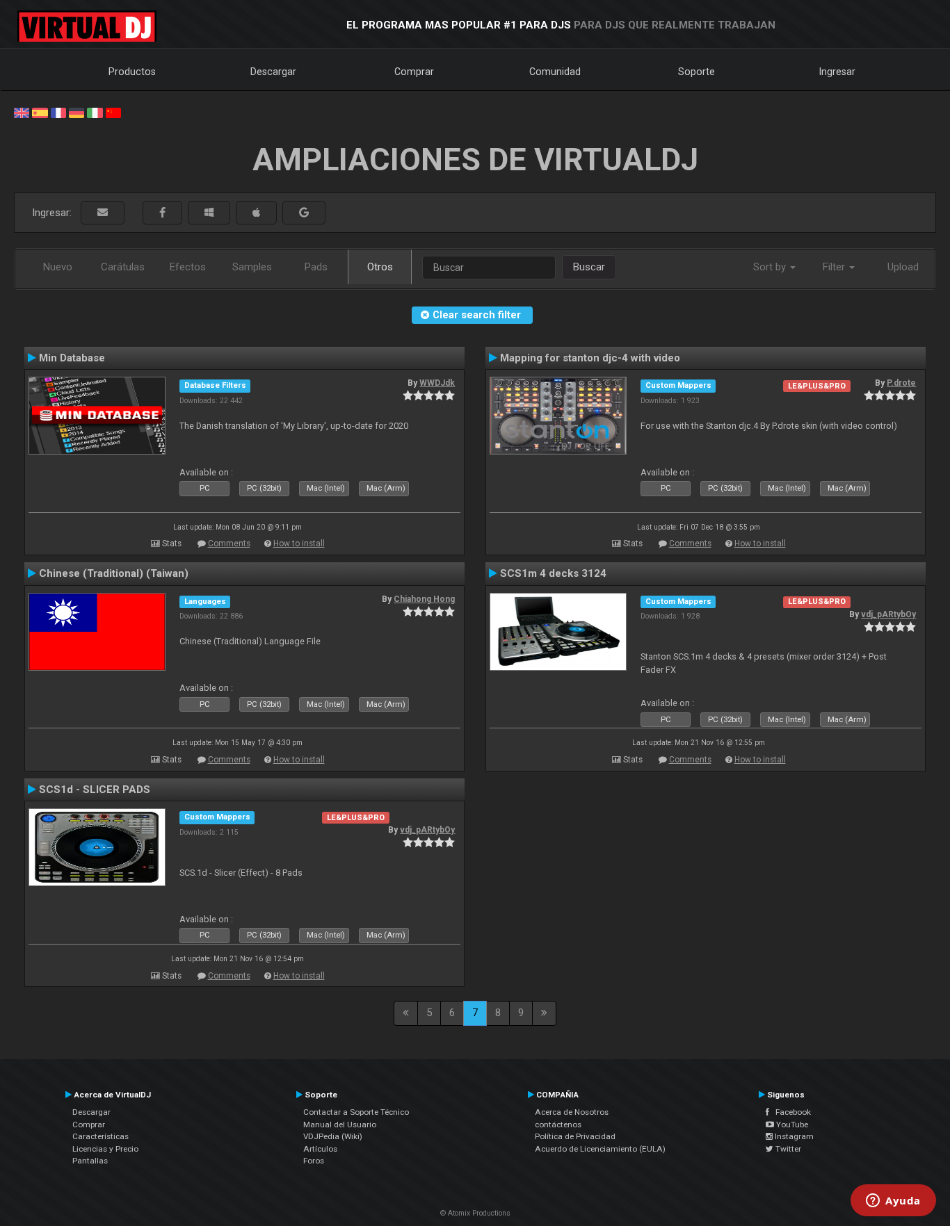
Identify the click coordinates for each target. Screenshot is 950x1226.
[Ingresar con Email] (102, 213)
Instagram (793, 1136)
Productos (132, 71)
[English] (21, 112)
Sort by (771, 267)
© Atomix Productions (475, 1213)
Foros (313, 1161)
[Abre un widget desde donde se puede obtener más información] (893, 1201)
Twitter (787, 1149)
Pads (316, 267)
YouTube (791, 1124)
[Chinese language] (113, 112)
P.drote (901, 383)
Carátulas (123, 267)
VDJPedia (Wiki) (332, 1136)
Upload (903, 267)
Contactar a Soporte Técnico (356, 1112)
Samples (252, 267)
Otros (380, 267)
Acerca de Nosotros (572, 1112)
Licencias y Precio (105, 1149)
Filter (835, 267)
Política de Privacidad (575, 1136)
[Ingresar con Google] (303, 213)
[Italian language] (94, 112)
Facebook (790, 1112)
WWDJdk (437, 383)
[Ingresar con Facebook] (162, 213)
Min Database (72, 358)
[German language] (76, 112)
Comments (229, 543)
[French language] (58, 112)
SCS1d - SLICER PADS (94, 789)
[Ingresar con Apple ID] (256, 213)
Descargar (273, 71)
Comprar (414, 71)
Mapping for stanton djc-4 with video (590, 358)
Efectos (188, 267)
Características (100, 1136)
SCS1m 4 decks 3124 (553, 573)
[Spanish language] (39, 112)
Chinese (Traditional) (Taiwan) (113, 573)
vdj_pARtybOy (888, 614)
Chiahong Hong (424, 599)
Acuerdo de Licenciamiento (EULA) (600, 1149)
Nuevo (57, 267)
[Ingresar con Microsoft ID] (209, 213)
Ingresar (837, 71)
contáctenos (558, 1124)
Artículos (320, 1149)
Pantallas (90, 1161)
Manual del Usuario (339, 1124)
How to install (299, 543)
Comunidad (555, 71)
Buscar (589, 267)
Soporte (696, 71)
